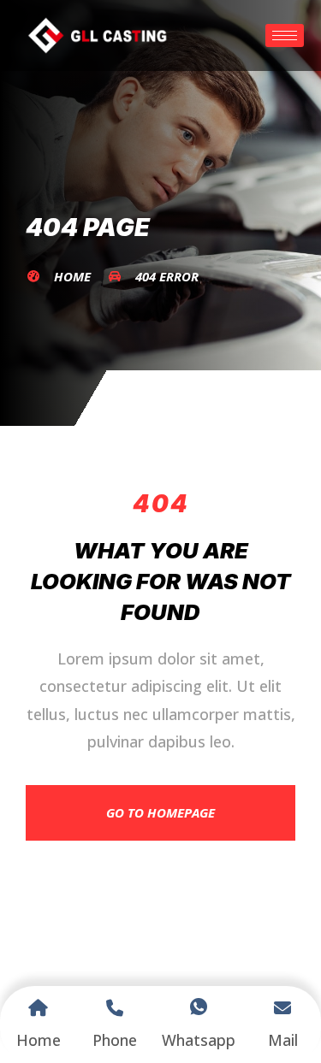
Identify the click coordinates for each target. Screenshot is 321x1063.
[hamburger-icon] (284, 35)
